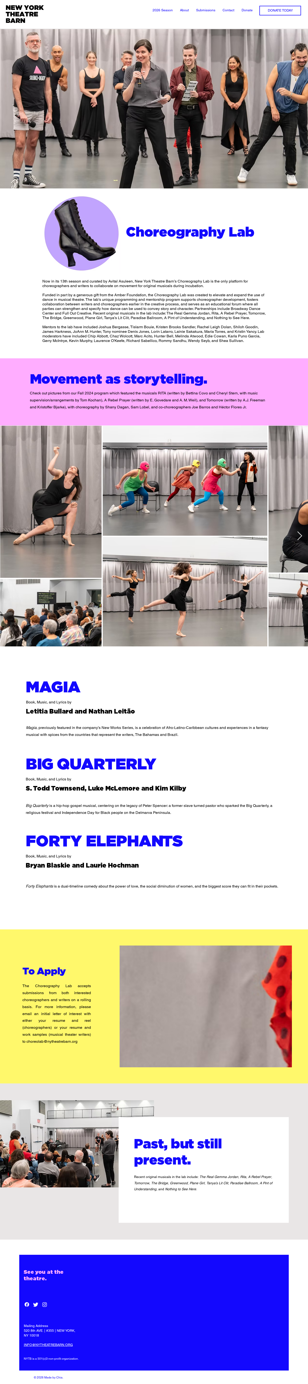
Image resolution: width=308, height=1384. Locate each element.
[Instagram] (45, 1304)
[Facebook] (27, 1304)
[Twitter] (36, 1304)
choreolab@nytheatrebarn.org (51, 1041)
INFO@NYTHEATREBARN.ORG (48, 1345)
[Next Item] (299, 536)
